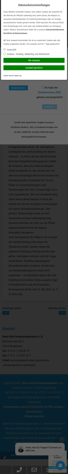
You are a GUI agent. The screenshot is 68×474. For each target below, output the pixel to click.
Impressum (18, 75)
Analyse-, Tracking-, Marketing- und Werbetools (27, 54)
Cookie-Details (8, 75)
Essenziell (11, 49)
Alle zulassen (34, 60)
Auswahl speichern (34, 67)
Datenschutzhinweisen (55, 30)
